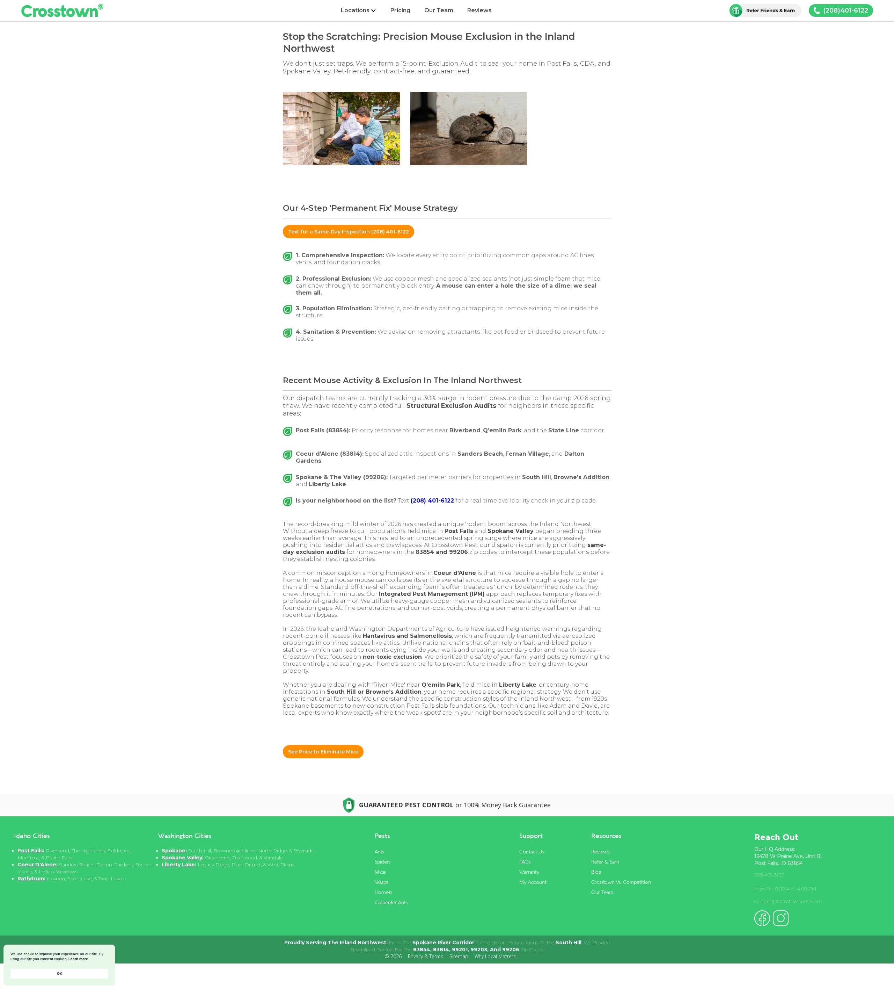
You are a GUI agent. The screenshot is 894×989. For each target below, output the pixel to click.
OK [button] (59, 973)
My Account (533, 882)
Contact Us (531, 851)
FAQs (524, 862)
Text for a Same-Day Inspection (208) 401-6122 (348, 232)
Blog (596, 872)
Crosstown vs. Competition (621, 882)
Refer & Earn (605, 862)
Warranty (529, 872)
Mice (380, 872)
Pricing (400, 10)
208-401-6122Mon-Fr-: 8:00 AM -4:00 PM (785, 882)
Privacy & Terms (425, 956)
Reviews (479, 10)
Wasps (381, 882)
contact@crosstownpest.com (788, 901)
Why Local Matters (495, 956)
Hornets (383, 892)
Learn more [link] (78, 959)
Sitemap (458, 956)
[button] (358, 10)
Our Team (438, 10)
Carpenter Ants (391, 902)
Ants (379, 851)
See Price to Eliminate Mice (323, 752)
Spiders (382, 862)
